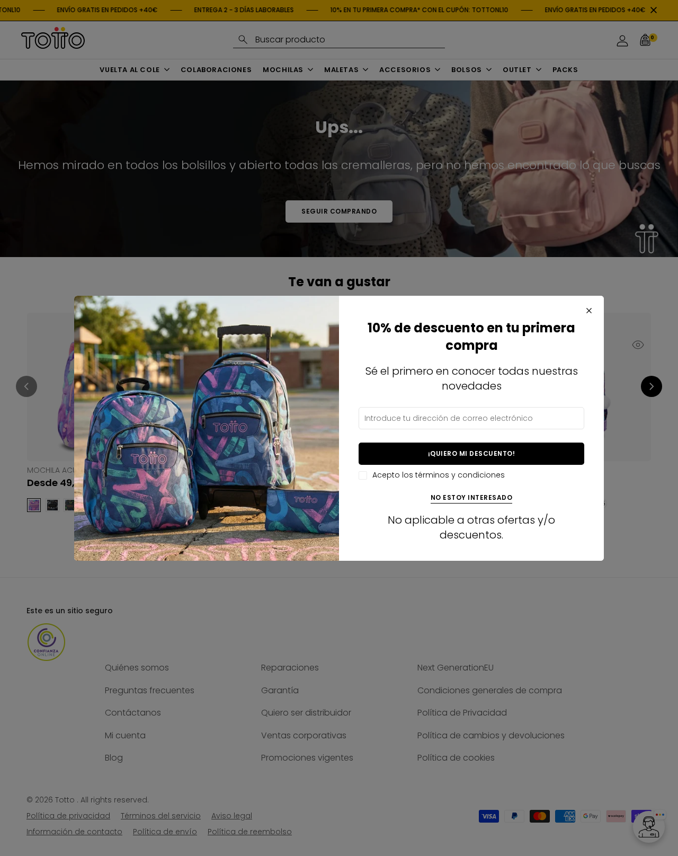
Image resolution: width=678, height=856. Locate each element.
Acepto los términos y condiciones (438, 475)
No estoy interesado (472, 498)
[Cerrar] (589, 311)
